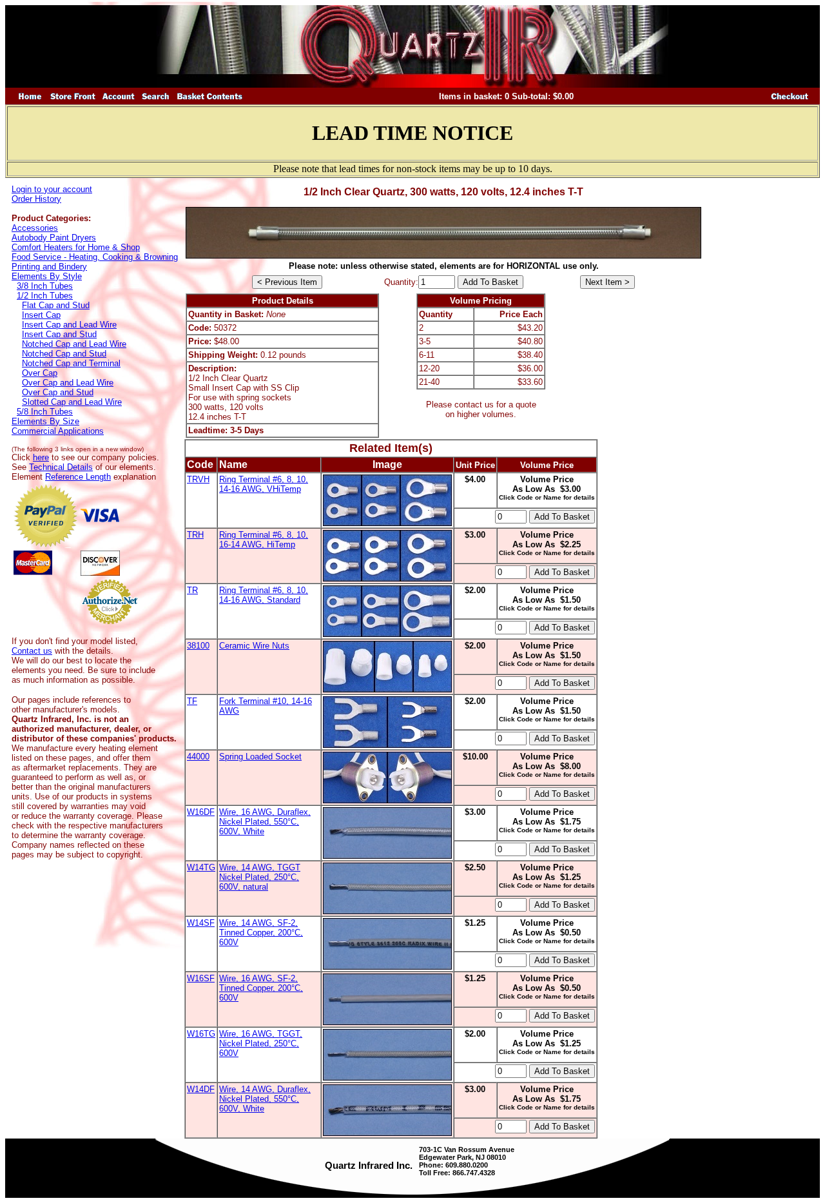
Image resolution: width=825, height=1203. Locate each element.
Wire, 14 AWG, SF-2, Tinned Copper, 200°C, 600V (261, 932)
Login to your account (52, 189)
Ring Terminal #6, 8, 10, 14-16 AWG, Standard (263, 595)
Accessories (35, 228)
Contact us (32, 651)
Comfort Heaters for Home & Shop (76, 247)
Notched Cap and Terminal (71, 363)
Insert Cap (41, 315)
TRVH (198, 479)
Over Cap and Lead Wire (67, 382)
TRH (195, 535)
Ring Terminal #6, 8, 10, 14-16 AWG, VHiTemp (263, 484)
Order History (36, 199)
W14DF (201, 1089)
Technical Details (61, 467)
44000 (198, 756)
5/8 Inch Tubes (45, 411)
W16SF (201, 978)
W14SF (201, 923)
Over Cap (39, 373)
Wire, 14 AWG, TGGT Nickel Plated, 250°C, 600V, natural (259, 877)
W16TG (201, 1034)
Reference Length (78, 477)
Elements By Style (47, 276)
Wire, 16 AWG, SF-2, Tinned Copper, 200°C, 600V (261, 987)
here (41, 457)
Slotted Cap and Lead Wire (72, 402)
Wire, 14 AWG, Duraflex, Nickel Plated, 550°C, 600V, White (265, 1098)
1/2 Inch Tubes (45, 295)
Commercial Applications (58, 431)
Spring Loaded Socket (260, 756)
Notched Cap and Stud (64, 353)
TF (192, 701)
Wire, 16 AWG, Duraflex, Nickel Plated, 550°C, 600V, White (265, 821)
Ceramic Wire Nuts (254, 645)
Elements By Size (45, 421)
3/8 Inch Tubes (45, 286)
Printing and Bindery (49, 266)
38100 (198, 645)
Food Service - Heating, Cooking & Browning (95, 257)
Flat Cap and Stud (56, 305)
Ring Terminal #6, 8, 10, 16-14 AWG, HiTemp (263, 539)
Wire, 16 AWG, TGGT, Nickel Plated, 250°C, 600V (260, 1043)
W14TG (201, 867)
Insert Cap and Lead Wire (69, 324)
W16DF (201, 812)
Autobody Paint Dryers (54, 237)
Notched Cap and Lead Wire (74, 344)
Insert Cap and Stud (59, 334)
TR (192, 590)
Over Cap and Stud (57, 392)
